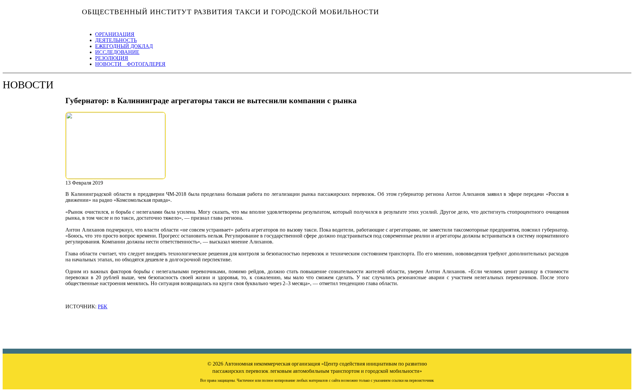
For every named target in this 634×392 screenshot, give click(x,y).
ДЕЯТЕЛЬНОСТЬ (116, 40)
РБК (102, 306)
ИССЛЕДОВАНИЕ (117, 52)
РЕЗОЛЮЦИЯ (111, 58)
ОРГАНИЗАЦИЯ (114, 34)
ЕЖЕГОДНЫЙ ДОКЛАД (124, 46)
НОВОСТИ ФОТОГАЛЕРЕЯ (130, 64)
